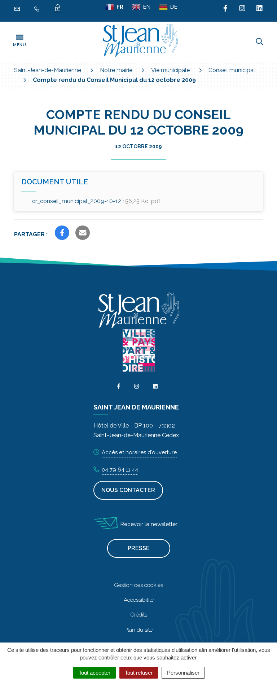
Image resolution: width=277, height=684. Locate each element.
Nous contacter (128, 490)
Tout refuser (139, 673)
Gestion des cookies (138, 585)
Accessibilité (139, 600)
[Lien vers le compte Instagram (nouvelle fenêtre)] (242, 8)
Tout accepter (94, 673)
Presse (139, 548)
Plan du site (138, 630)
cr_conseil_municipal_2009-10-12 (96, 201)
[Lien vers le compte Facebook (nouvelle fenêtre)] (225, 8)
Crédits (138, 614)
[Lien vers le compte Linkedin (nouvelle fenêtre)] (259, 8)
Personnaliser (183, 673)
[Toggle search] (259, 41)
